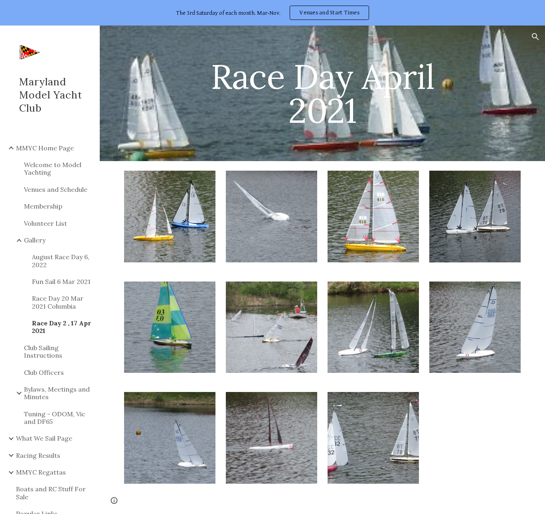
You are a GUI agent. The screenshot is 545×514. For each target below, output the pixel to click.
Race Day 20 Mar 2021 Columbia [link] (57, 302)
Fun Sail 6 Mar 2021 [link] (61, 282)
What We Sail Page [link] (44, 438)
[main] (322, 93)
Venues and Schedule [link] (55, 189)
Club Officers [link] (44, 372)
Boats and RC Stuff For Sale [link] (51, 492)
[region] (272, 13)
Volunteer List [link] (45, 223)
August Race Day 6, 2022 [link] (60, 260)
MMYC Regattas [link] (41, 472)
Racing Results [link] (38, 455)
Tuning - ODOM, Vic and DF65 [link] (54, 417)
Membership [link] (43, 206)
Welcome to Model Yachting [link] (52, 168)
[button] (535, 36)
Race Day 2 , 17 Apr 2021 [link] (61, 327)
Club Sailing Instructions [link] (43, 351)
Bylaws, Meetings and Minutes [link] (57, 393)
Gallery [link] (34, 240)
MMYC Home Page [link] (45, 148)
